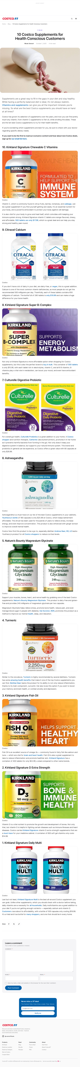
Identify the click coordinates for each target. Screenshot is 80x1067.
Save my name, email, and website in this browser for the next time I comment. (32, 983)
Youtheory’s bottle (10, 518)
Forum (31, 1047)
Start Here (45, 1044)
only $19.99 (51, 295)
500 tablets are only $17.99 (26, 220)
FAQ (30, 1049)
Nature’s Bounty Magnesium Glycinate (30, 600)
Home (4, 24)
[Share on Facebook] (9, 924)
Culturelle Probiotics (29, 437)
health (30, 614)
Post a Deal (32, 1044)
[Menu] (76, 18)
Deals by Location (7, 1047)
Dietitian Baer (15, 683)
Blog (9, 24)
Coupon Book (6, 1054)
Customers (7, 911)
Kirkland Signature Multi (28, 899)
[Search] (72, 18)
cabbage (68, 204)
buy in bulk (47, 365)
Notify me (38, 1013)
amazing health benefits (21, 680)
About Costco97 (46, 1047)
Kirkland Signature (57, 758)
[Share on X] (14, 924)
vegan (54, 286)
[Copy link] (19, 924)
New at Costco (6, 1052)
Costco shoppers (32, 534)
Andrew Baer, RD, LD (63, 531)
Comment (9, 949)
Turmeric (27, 677)
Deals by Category (7, 1049)
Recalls (21, 1047)
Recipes (21, 1049)
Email (42, 974)
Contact (44, 1049)
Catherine (33, 440)
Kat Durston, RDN (47, 611)
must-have (8, 833)
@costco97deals (9, 1036)
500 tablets (73, 365)
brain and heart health (33, 755)
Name (7, 974)
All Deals (4, 1044)
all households (36, 905)
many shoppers (33, 914)
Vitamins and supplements (15, 105)
